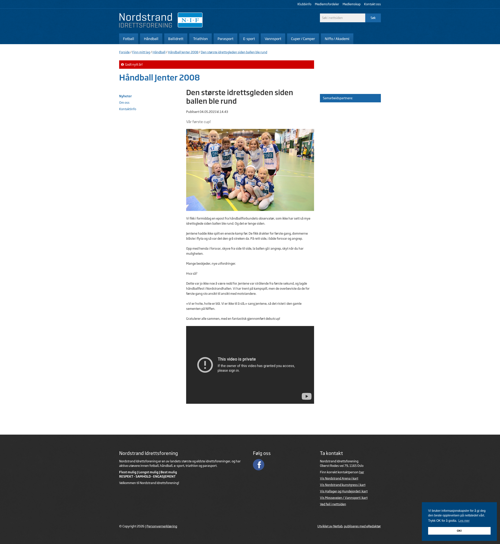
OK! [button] (459, 530)
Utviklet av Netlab (330, 526)
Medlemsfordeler (327, 4)
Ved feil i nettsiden (333, 504)
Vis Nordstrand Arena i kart (339, 478)
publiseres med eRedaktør (362, 526)
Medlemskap (352, 4)
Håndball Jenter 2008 (183, 52)
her (361, 472)
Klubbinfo (304, 4)
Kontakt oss (372, 4)
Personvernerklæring (161, 526)
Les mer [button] (464, 520)
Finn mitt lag (141, 52)
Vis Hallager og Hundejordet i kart (344, 491)
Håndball (159, 52)
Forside (124, 52)
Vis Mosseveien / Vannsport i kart (344, 498)
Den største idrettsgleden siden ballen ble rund (234, 52)
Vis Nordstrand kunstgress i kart (342, 485)
